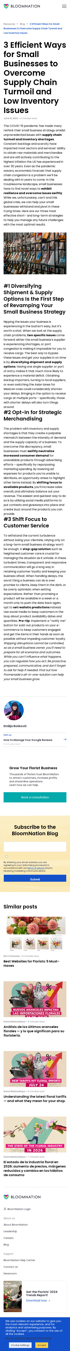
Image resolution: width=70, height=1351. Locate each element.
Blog (22, 23)
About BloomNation (16, 1225)
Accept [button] (42, 1345)
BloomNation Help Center (19, 1260)
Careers (8, 1238)
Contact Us (11, 1267)
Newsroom (10, 1273)
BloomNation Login (19, 1209)
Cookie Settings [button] (20, 1345)
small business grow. (25, 679)
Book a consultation (35, 797)
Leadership (10, 1231)
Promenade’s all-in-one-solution (27, 675)
